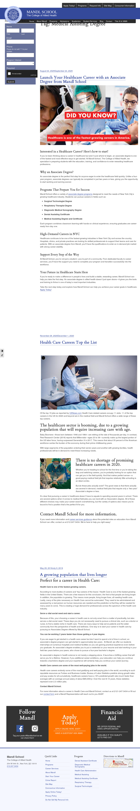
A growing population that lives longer (73, 574)
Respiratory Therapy (83, 782)
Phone (9, 46)
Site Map (108, 5)
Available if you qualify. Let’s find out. (109, 736)
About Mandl (42, 21)
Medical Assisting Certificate (86, 778)
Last (23, 34)
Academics (76, 21)
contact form (48, 694)
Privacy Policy (51, 795)
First (8, 34)
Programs (82, 5)
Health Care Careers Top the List (68, 342)
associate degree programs (80, 193)
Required (11, 68)
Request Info (95, 5)
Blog (101, 21)
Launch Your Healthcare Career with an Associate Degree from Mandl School (83, 79)
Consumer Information (124, 5)
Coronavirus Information (55, 788)
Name (9, 26)
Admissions (64, 21)
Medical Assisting (82, 774)
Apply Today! (69, 5)
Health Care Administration (85, 770)
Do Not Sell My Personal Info (56, 799)
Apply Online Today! (53, 792)
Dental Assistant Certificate (86, 760)
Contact (109, 21)
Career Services (52, 768)
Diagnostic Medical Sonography (82, 765)
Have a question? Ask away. (69, 733)
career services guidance (81, 519)
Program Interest (14, 60)
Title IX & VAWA (121, 21)
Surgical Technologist (83, 786)
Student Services (90, 21)
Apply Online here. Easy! (67, 728)
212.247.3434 (12, 766)
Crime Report (50, 780)
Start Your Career (52, 776)
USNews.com (75, 413)
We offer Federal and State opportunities (109, 727)
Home (31, 21)
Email (9, 38)
